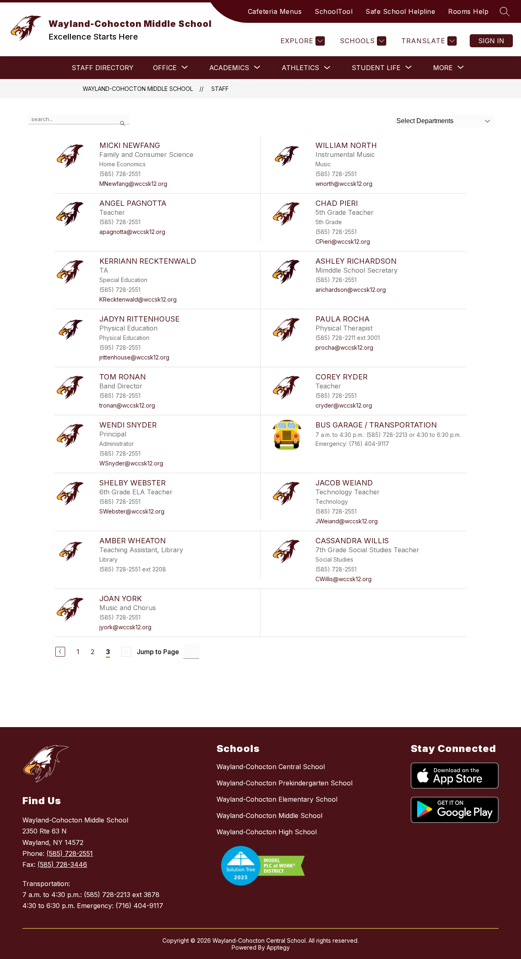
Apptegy (278, 947)
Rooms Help (468, 11)
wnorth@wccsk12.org (343, 183)
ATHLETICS (300, 68)
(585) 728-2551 (69, 853)
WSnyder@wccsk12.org (131, 463)
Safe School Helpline (400, 11)
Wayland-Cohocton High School (267, 832)
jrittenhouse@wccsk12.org (134, 357)
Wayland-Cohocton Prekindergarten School (284, 783)
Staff (220, 88)
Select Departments (424, 120)
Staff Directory (103, 68)
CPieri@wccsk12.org (342, 241)
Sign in (491, 41)
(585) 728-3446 (62, 864)
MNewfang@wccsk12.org (133, 183)
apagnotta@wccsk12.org (132, 231)
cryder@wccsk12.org (343, 405)
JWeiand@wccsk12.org (346, 521)
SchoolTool (333, 11)
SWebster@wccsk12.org (131, 511)
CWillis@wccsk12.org (343, 578)
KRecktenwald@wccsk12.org (138, 299)
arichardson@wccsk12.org (350, 289)
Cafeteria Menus (275, 11)
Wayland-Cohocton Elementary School (277, 799)
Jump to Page (158, 652)
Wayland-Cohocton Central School (271, 767)
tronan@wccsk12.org (127, 405)
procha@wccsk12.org (344, 347)
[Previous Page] (60, 652)
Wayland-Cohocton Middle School (138, 88)
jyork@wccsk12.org (125, 627)
